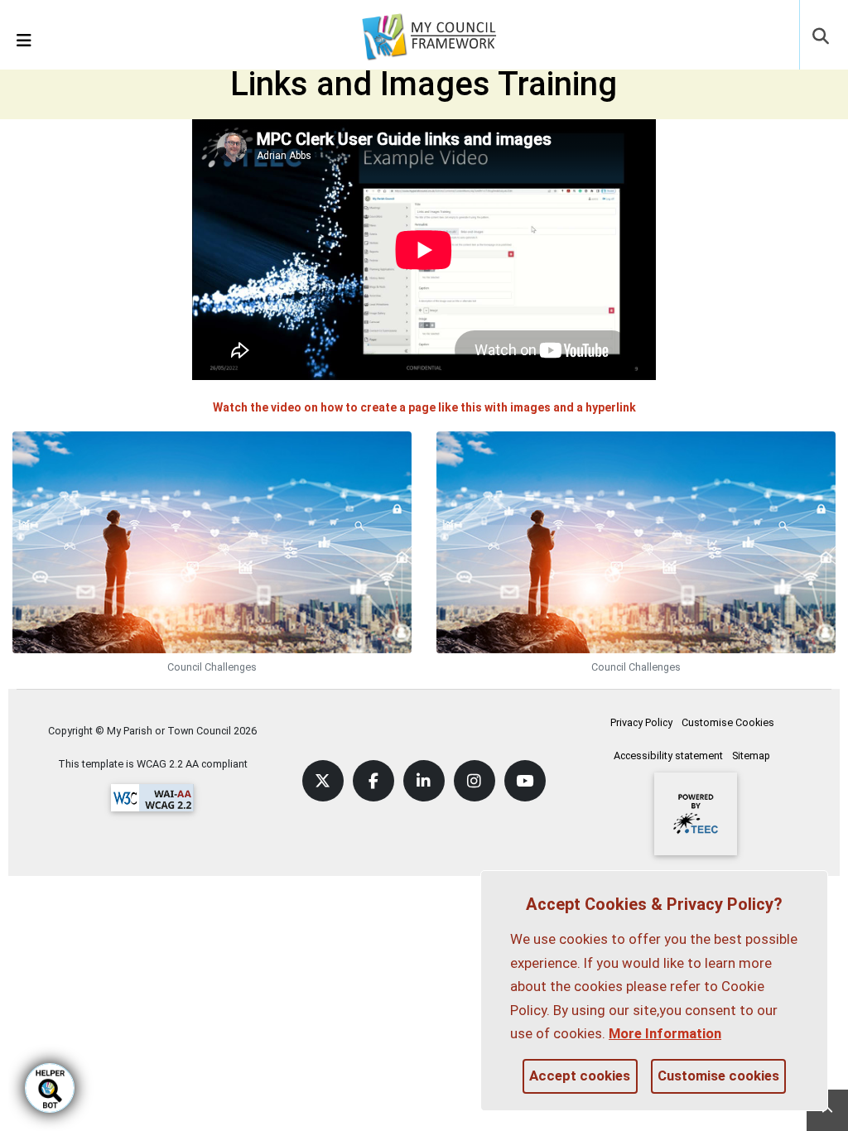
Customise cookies (718, 1075)
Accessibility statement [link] (668, 755)
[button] (821, 38)
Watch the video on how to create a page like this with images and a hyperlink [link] (424, 407)
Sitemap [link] (751, 755)
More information (665, 1033)
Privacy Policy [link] (641, 722)
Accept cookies (579, 1075)
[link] (440, 34)
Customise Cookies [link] (728, 722)
